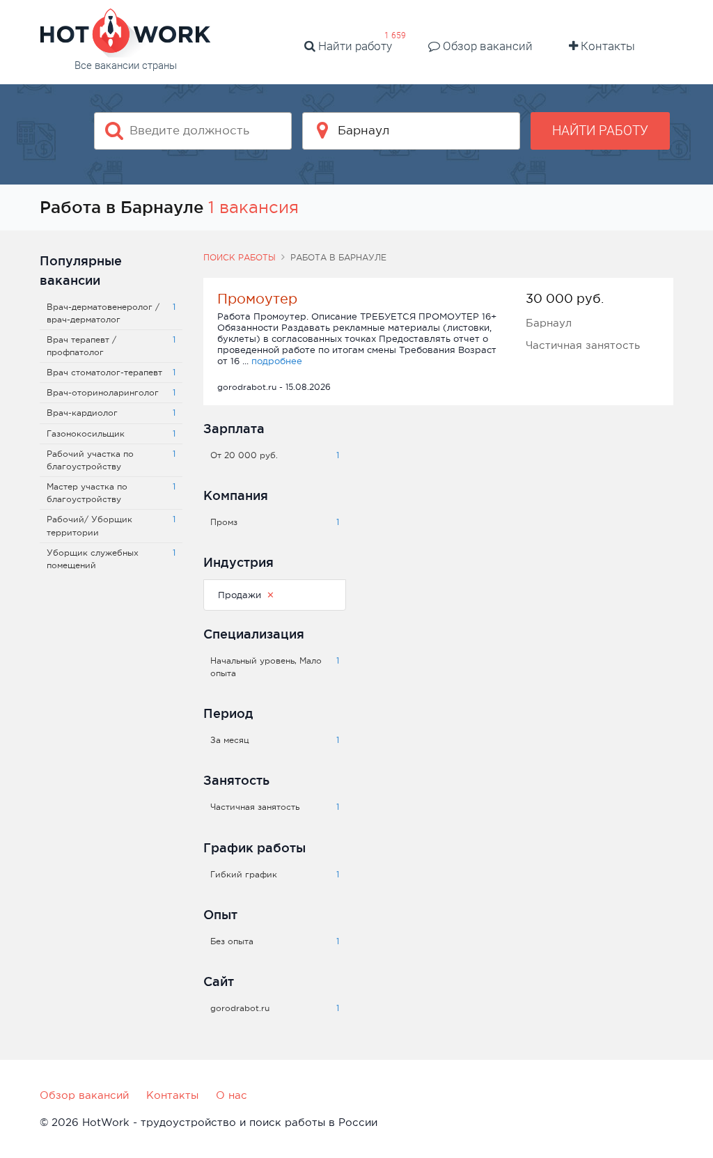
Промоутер (257, 298)
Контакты (606, 46)
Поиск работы (239, 258)
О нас (231, 1095)
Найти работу (353, 46)
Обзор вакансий (486, 46)
